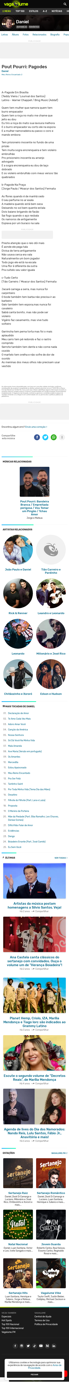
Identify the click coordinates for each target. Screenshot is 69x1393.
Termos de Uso (42, 1320)
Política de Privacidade (46, 1324)
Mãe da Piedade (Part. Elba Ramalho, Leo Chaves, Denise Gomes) (33, 818)
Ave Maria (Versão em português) (25, 751)
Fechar (34, 1375)
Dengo (11, 836)
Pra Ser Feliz (14, 778)
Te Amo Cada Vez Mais (19, 718)
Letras (4, 34)
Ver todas (60, 858)
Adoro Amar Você (17, 724)
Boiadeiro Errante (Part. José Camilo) (27, 841)
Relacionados (39, 34)
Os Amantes (14, 756)
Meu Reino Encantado (19, 773)
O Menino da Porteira (18, 811)
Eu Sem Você (14, 847)
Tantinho (15, 784)
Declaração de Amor (18, 713)
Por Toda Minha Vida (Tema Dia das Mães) (29, 789)
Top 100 (20, 11)
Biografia (55, 34)
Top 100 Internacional (13, 1328)
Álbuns (15, 34)
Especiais (6, 1316)
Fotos (26, 34)
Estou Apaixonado (17, 767)
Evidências (13, 830)
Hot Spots (7, 1320)
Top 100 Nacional (10, 1324)
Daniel (22, 21)
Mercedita (13, 762)
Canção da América (18, 729)
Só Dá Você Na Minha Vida (21, 740)
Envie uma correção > (36, 427)
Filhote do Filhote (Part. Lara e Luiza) (26, 800)
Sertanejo (22, 27)
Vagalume (16, 4)
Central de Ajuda (42, 1316)
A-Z (45, 11)
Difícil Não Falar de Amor (20, 825)
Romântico (34, 27)
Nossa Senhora (16, 735)
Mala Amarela (15, 746)
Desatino (12, 794)
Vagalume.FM (58, 1153)
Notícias (57, 11)
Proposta (12, 805)
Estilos (33, 11)
